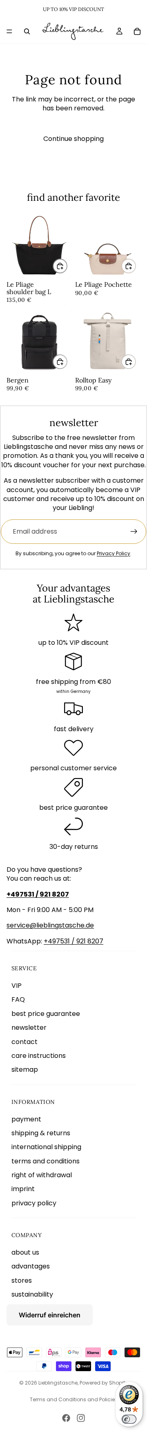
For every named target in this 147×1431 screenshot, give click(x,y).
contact (24, 1041)
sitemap (24, 1069)
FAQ (18, 999)
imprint (23, 1189)
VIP (16, 985)
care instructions (38, 1055)
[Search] (27, 31)
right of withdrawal (41, 1175)
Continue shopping (73, 138)
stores (21, 1280)
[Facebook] (66, 1418)
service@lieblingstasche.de (50, 925)
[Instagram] (81, 1418)
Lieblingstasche (58, 1382)
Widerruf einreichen (49, 1315)
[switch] (129, 1419)
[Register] (134, 531)
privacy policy (33, 1203)
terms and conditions (45, 1161)
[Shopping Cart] (137, 31)
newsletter (29, 1027)
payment (26, 1119)
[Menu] (9, 31)
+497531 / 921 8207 (73, 941)
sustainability (32, 1294)
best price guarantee (45, 1013)
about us (25, 1252)
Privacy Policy (113, 553)
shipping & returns (40, 1133)
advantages (30, 1266)
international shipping (46, 1147)
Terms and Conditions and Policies (74, 1399)
